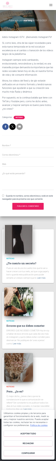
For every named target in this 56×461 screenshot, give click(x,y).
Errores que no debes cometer (25, 325)
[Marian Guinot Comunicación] (8, 5)
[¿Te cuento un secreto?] (18, 239)
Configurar (28, 453)
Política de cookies (39, 425)
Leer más (41, 278)
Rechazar (28, 443)
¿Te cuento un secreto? (21, 263)
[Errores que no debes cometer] (18, 301)
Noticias (19, 117)
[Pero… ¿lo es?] (18, 367)
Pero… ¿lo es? (14, 391)
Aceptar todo (28, 433)
